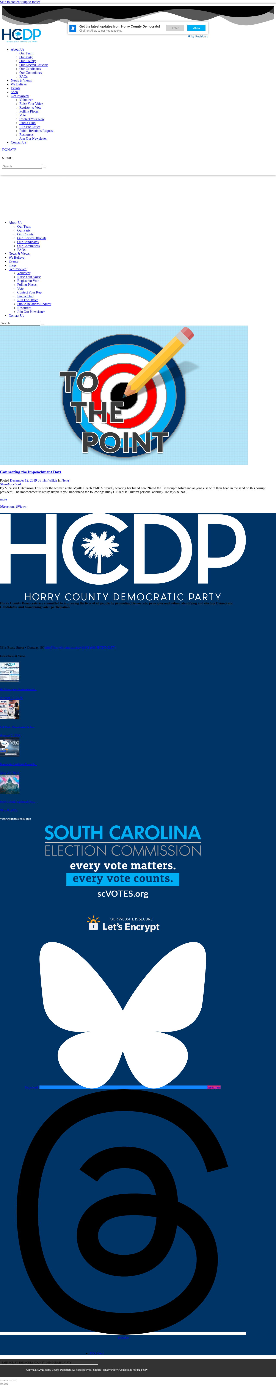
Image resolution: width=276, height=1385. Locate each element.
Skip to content (10, 2)
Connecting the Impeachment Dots (30, 472)
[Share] (10, 1380)
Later (175, 28)
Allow (196, 28)
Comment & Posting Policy (133, 1369)
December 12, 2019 (23, 480)
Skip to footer (30, 2)
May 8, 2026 (8, 810)
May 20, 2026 (9, 773)
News (65, 480)
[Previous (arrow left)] (1, 1384)
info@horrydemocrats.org (62, 647)
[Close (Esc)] (14, 1380)
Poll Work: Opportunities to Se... (17, 727)
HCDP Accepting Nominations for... (18, 689)
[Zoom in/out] (1, 1380)
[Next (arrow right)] (6, 1384)
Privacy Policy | (111, 1369)
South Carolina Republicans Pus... (17, 801)
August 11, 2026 (11, 698)
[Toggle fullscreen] (6, 1380)
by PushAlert (199, 36)
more (3, 499)
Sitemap (97, 1369)
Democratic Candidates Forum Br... (18, 764)
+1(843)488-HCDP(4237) (97, 647)
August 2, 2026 (10, 735)
